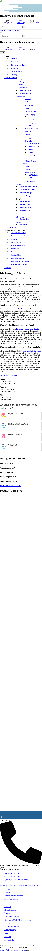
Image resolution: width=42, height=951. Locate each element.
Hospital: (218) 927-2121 (13, 873)
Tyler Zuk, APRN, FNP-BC (10, 486)
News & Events (10, 910)
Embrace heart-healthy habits (16, 503)
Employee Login (10, 930)
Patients (7, 893)
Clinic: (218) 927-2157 (12, 876)
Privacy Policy (9, 940)
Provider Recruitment (12, 926)
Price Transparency (11, 899)
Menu (2, 52)
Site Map (7, 937)
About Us (7, 907)
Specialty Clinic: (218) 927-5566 (16, 880)
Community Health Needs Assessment (18, 920)
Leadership (8, 913)
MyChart (9, 23)
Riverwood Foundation (12, 916)
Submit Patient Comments (13, 896)
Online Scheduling (21, 22)
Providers (7, 903)
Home (6, 934)
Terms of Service (20, 950)
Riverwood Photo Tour (9, 375)
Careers (36, 23)
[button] (19, 653)
